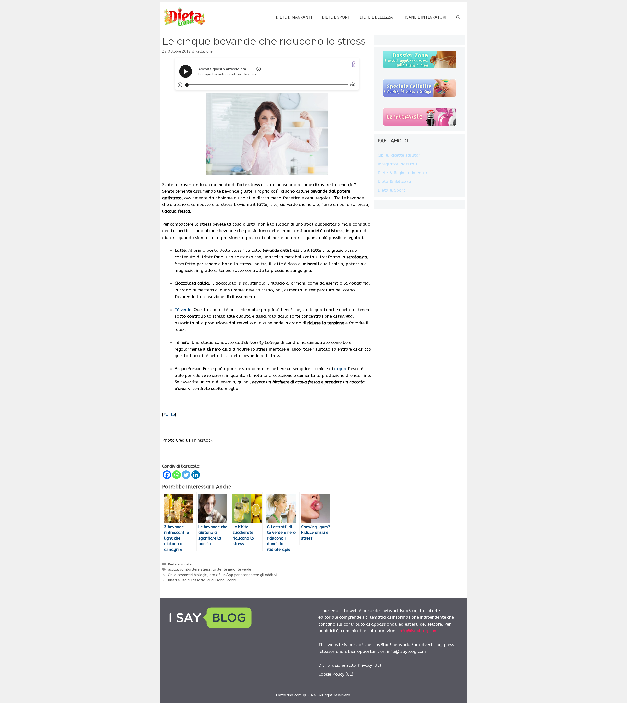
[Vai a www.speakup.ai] (353, 64)
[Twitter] (186, 474)
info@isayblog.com (418, 630)
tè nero (229, 569)
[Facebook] (167, 474)
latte (217, 569)
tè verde (244, 569)
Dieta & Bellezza (394, 181)
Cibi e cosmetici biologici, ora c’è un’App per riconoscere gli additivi (222, 575)
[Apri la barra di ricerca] (458, 17)
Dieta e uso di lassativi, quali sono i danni (202, 580)
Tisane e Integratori (424, 17)
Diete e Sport (336, 17)
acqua (340, 368)
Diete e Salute (180, 564)
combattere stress (195, 569)
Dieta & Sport (391, 190)
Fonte (169, 414)
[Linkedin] (195, 474)
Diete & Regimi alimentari (403, 172)
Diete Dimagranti (294, 17)
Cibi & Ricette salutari (399, 155)
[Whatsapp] (176, 474)
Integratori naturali (397, 164)
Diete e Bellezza (376, 17)
